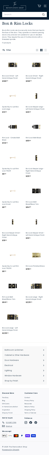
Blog (3, 401)
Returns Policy (29, 407)
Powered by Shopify (10, 449)
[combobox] (24, 14)
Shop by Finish (7, 413)
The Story (5, 398)
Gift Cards (5, 404)
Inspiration (6, 410)
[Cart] (39, 6)
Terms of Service (30, 413)
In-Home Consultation (10, 407)
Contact (27, 398)
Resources (28, 404)
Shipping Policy (29, 410)
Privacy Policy (29, 401)
